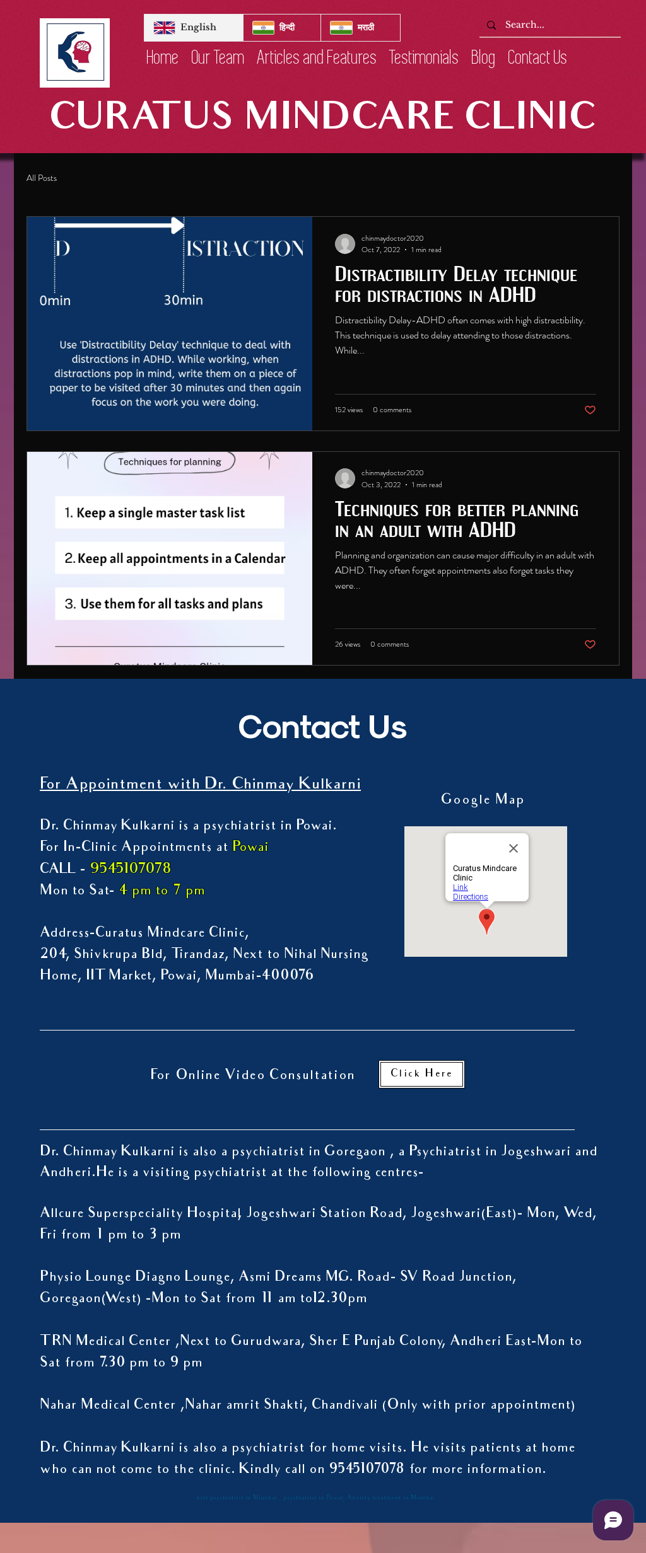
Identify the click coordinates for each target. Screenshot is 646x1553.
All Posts (41, 178)
